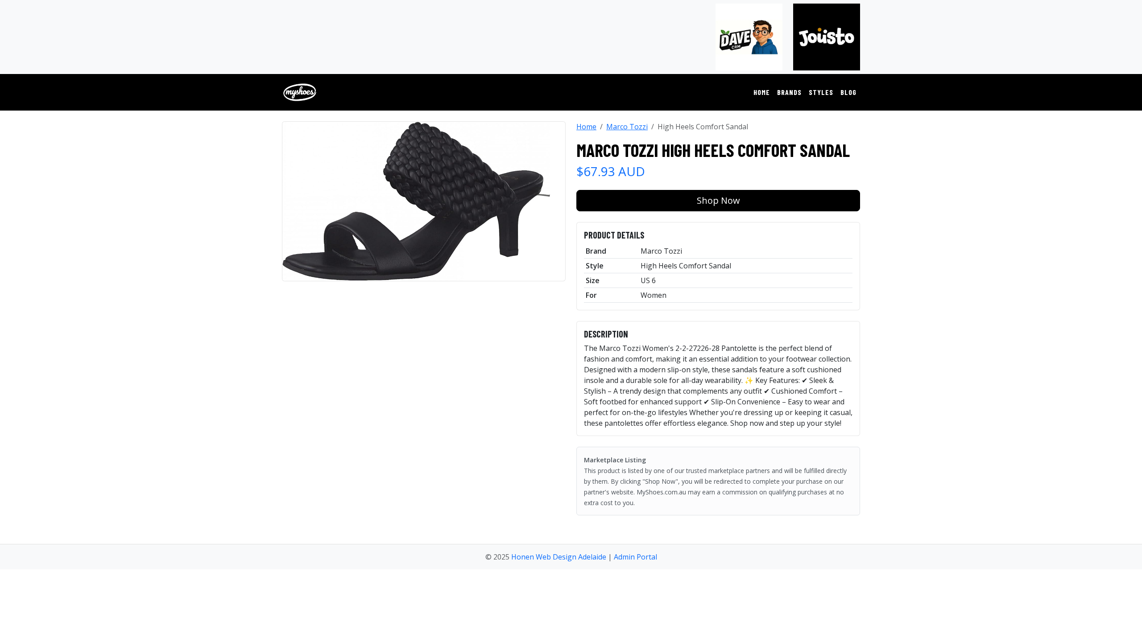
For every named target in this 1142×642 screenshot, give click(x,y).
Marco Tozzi (627, 127)
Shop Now (718, 200)
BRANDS (789, 92)
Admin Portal (635, 557)
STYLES (821, 92)
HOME (761, 92)
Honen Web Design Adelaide (558, 557)
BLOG (848, 92)
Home (586, 127)
